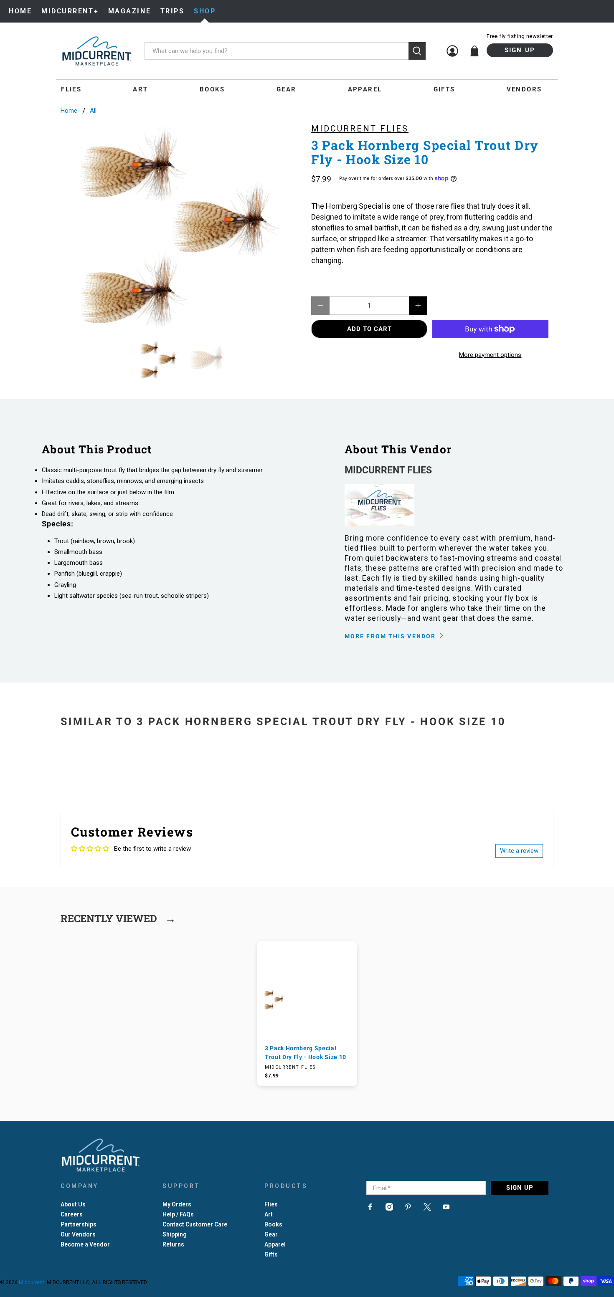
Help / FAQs (178, 1214)
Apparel (365, 89)
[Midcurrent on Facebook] (370, 1208)
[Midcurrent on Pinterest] (408, 1208)
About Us (73, 1204)
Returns (173, 1244)
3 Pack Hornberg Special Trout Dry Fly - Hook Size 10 (305, 1052)
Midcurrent (31, 1282)
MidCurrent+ (70, 11)
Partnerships (78, 1224)
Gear (287, 89)
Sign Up (520, 50)
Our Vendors (78, 1234)
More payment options (490, 355)
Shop (205, 11)
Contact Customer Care (194, 1224)
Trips (172, 11)
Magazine (129, 11)
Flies (71, 89)
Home (20, 11)
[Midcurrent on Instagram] (389, 1208)
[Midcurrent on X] (427, 1208)
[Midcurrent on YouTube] (446, 1208)
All (93, 111)
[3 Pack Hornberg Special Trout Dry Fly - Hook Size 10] (182, 226)
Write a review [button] (519, 851)
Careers (72, 1214)
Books (212, 89)
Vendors (524, 89)
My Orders (176, 1204)
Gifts (444, 89)
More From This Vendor (391, 636)
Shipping (174, 1234)
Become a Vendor (85, 1244)
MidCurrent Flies (359, 129)
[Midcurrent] (96, 50)
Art (140, 89)
